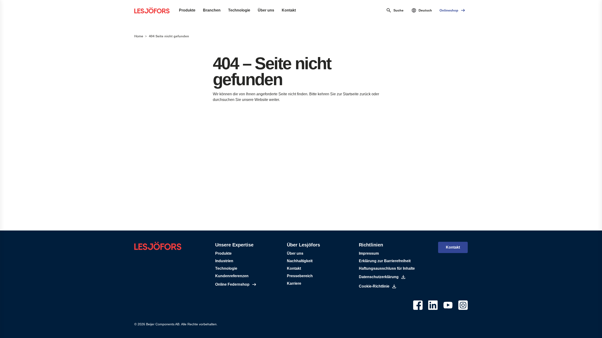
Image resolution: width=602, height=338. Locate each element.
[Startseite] (152, 10)
